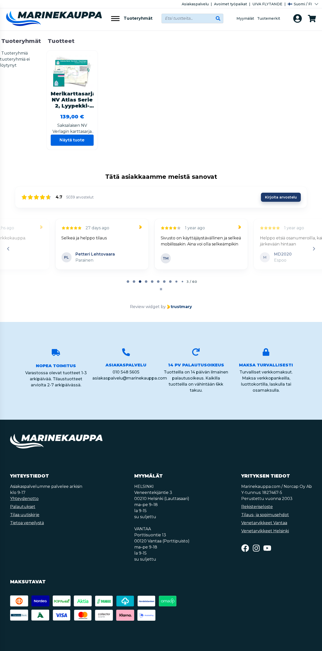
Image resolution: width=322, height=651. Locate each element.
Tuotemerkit (268, 18)
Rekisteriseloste (257, 506)
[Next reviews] (313, 248)
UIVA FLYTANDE (267, 4)
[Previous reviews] (8, 248)
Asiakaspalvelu (195, 4)
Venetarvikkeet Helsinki (265, 531)
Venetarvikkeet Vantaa (264, 522)
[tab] (128, 282)
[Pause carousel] (161, 289)
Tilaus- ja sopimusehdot (265, 514)
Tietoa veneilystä (27, 522)
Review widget (145, 306)
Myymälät (245, 18)
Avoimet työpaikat (230, 4)
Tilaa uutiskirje (24, 514)
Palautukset (22, 506)
